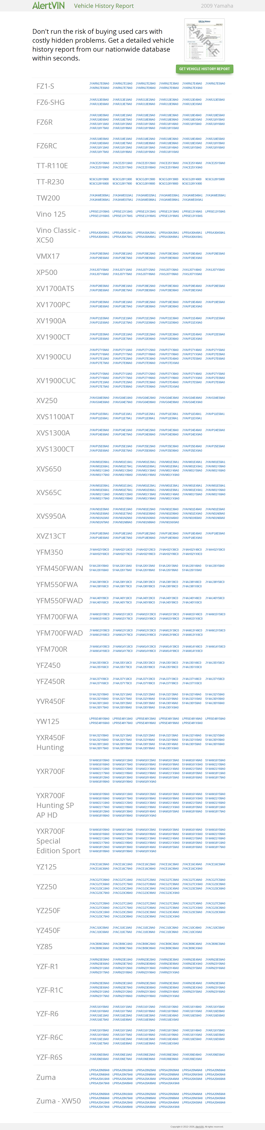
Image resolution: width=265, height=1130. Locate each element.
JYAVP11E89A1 (145, 418)
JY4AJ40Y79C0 (122, 602)
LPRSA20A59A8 (192, 1078)
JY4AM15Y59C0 (215, 614)
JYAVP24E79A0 (122, 434)
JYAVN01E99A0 (168, 513)
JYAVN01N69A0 (215, 518)
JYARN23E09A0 (99, 959)
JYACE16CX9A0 (192, 868)
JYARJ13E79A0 (122, 104)
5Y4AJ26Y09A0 (98, 565)
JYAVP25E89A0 (145, 450)
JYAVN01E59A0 (215, 509)
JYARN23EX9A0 (192, 963)
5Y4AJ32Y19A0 (122, 694)
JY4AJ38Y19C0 (122, 582)
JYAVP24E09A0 (99, 430)
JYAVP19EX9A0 (192, 306)
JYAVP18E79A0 (122, 537)
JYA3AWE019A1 (123, 195)
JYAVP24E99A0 (168, 434)
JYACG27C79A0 (122, 884)
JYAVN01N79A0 (99, 522)
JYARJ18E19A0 (122, 115)
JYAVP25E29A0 (145, 446)
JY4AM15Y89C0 (146, 618)
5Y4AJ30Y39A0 (145, 703)
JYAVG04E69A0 (99, 402)
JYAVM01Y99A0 (146, 474)
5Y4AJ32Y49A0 (191, 694)
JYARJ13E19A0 (122, 99)
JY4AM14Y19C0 (122, 646)
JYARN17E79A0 (122, 87)
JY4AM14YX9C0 (192, 651)
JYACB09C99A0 (169, 948)
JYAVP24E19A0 (122, 430)
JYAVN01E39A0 (168, 509)
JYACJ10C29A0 (145, 927)
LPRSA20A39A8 (146, 1078)
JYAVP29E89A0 (145, 258)
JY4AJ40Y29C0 (145, 598)
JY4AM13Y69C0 (99, 634)
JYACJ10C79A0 (122, 932)
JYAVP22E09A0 (99, 334)
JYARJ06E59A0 (215, 1054)
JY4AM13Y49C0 (192, 630)
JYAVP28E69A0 (99, 290)
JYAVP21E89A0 (145, 322)
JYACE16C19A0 (122, 864)
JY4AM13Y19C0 (122, 630)
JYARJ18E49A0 (191, 115)
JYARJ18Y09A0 (215, 119)
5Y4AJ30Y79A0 (98, 707)
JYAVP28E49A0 (192, 286)
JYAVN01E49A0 (192, 509)
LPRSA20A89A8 (122, 1083)
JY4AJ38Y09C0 (98, 582)
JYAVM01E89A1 (146, 466)
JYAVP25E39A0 (168, 446)
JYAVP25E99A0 (168, 450)
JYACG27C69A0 (99, 884)
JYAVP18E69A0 (99, 537)
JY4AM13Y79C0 (122, 634)
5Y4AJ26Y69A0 (98, 570)
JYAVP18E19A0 (122, 533)
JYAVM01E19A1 (122, 462)
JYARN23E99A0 (169, 963)
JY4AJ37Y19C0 (122, 678)
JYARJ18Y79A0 (99, 128)
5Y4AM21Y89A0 (122, 773)
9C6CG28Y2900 (145, 179)
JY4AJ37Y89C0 (145, 683)
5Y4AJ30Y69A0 (214, 703)
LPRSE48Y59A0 (215, 718)
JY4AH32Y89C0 (145, 554)
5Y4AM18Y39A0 (122, 777)
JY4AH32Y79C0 (122, 554)
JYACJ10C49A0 (191, 927)
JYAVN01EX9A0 (192, 513)
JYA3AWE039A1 (169, 195)
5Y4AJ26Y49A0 (191, 565)
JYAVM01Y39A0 (146, 470)
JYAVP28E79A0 (122, 290)
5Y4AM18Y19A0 (215, 773)
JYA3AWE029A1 (146, 195)
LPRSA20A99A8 (146, 1083)
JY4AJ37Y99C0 (168, 683)
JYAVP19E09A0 (99, 302)
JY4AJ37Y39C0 (168, 678)
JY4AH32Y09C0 (99, 549)
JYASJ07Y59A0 (215, 269)
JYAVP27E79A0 (99, 363)
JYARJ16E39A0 (145, 1015)
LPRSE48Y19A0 (122, 718)
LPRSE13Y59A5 (215, 211)
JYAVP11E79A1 (122, 418)
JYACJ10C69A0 (99, 932)
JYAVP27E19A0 (99, 358)
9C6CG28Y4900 (191, 179)
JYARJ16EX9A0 (169, 1019)
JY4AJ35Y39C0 (168, 662)
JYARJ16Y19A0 (122, 1006)
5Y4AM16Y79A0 (122, 764)
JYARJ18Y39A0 (145, 124)
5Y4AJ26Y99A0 (168, 570)
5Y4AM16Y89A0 (146, 764)
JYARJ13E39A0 (168, 99)
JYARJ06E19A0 (122, 1054)
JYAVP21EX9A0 (192, 322)
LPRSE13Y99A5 (169, 216)
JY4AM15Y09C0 (99, 614)
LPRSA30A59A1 (215, 232)
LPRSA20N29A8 (146, 1070)
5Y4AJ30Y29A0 (122, 703)
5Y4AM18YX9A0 (146, 781)
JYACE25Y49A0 (192, 163)
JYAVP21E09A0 (99, 318)
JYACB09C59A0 (215, 943)
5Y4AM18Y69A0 (192, 777)
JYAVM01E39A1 (169, 462)
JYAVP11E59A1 (215, 414)
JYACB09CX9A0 (192, 948)
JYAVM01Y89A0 (122, 474)
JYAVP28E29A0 (145, 286)
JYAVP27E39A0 (145, 358)
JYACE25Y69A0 (99, 167)
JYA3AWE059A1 (215, 195)
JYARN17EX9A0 (192, 87)
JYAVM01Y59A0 (192, 470)
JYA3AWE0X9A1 (192, 199)
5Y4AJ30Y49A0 (168, 703)
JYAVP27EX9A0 (169, 363)
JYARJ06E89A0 (145, 1059)
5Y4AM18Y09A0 (192, 773)
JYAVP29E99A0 (168, 258)
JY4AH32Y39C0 (168, 549)
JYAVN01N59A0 (192, 518)
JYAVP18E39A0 (168, 533)
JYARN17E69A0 (99, 87)
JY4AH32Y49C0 (192, 549)
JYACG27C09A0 (99, 879)
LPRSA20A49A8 (169, 1078)
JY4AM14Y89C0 (146, 651)
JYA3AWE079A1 (123, 199)
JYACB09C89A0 (145, 948)
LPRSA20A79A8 (99, 1083)
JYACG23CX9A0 (169, 892)
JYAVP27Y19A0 (122, 350)
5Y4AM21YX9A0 (169, 773)
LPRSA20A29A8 (122, 1078)
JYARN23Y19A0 (99, 968)
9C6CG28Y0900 (99, 179)
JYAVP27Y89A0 (145, 354)
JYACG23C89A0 (122, 892)
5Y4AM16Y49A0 (192, 760)
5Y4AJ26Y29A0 (145, 565)
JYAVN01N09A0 (215, 513)
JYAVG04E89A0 (145, 402)
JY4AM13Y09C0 (99, 630)
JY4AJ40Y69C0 (98, 602)
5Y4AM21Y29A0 (122, 768)
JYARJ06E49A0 (191, 1054)
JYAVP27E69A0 (215, 358)
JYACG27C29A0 (146, 879)
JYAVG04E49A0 (192, 397)
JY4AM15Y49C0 (192, 614)
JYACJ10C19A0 (122, 927)
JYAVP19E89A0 (145, 306)
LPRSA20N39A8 (169, 1070)
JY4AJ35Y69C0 (98, 667)
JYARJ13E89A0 (145, 104)
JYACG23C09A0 (215, 884)
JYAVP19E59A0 (215, 302)
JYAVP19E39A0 (168, 302)
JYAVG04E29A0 (145, 397)
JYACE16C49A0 (192, 864)
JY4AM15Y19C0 (122, 614)
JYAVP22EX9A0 (192, 338)
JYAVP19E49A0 (192, 302)
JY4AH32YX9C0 (192, 554)
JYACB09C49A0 (192, 943)
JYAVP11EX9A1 (192, 418)
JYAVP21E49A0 (192, 318)
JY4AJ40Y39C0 (168, 598)
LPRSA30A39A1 (169, 232)
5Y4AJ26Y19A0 (122, 565)
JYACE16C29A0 (145, 864)
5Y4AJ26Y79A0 (122, 570)
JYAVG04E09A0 (99, 397)
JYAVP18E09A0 (99, 533)
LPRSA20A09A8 (215, 1074)
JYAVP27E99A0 (145, 363)
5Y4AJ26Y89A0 (145, 570)
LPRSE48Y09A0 (99, 718)
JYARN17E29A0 (145, 83)
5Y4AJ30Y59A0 (191, 703)
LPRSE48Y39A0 (169, 718)
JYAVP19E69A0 (99, 306)
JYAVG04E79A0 (122, 402)
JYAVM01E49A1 (192, 462)
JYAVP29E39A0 (168, 253)
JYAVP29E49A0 (192, 253)
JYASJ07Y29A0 (145, 269)
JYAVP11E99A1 (168, 418)
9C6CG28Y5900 (215, 179)
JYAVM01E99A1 (169, 466)
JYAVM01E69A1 (99, 466)
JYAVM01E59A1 (215, 462)
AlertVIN (199, 1126)
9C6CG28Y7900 (122, 183)
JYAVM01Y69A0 (215, 470)
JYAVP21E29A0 (145, 318)
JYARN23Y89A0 (122, 972)
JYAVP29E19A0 (122, 253)
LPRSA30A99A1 (169, 236)
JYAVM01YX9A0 (169, 474)
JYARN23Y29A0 (122, 968)
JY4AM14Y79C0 (122, 651)
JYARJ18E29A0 (145, 115)
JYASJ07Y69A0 (99, 274)
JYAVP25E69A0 (99, 450)
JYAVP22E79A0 (122, 338)
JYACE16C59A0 (215, 864)
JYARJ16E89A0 (122, 1019)
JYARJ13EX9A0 (192, 104)
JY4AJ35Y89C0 (145, 667)
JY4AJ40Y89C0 (145, 602)
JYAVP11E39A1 (168, 414)
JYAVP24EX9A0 (192, 434)
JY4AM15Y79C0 (122, 618)
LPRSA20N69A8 (99, 1074)
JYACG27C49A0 (192, 879)
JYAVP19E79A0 (122, 306)
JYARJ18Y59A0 (191, 124)
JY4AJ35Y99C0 (168, 667)
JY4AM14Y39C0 (169, 646)
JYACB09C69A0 (99, 948)
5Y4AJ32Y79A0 (122, 698)
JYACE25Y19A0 (122, 163)
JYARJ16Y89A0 (145, 1011)
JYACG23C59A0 (192, 888)
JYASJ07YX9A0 (192, 274)
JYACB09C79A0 (122, 948)
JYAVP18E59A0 (215, 533)
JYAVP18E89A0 (145, 537)
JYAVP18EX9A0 (192, 537)
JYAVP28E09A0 (99, 286)
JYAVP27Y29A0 (145, 350)
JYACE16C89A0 (145, 868)
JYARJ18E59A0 (215, 115)
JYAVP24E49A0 (192, 430)
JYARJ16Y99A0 (168, 1011)
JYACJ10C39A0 (168, 927)
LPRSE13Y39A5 (169, 211)
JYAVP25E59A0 (215, 446)
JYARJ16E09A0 (215, 1011)
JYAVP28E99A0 (168, 290)
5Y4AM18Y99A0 (122, 781)
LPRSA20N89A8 (146, 1074)
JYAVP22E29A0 (145, 334)
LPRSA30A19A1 (122, 232)
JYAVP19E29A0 (145, 302)
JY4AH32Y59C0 (215, 549)
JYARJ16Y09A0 (99, 1006)
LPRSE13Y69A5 (99, 216)
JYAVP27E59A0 (192, 358)
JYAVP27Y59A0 (215, 350)
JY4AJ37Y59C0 (214, 678)
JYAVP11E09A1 (99, 414)
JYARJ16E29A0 (122, 1015)
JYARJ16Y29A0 (145, 1006)
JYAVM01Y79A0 (99, 474)
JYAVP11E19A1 (122, 414)
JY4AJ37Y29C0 (145, 678)
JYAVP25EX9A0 (192, 450)
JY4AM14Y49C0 (192, 646)
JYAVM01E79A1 (122, 466)
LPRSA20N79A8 (122, 1074)
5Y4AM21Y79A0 (99, 773)
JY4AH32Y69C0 (99, 554)
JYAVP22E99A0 (168, 338)
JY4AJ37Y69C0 (98, 683)
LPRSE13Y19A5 (122, 211)
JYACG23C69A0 (215, 888)
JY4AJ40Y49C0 (191, 598)
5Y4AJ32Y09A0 (98, 694)
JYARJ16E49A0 (168, 1015)
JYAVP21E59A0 (215, 318)
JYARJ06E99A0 (168, 1059)
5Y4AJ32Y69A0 (98, 698)
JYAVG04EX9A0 (192, 402)
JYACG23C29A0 (122, 888)
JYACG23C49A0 (169, 888)
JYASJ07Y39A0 (168, 269)
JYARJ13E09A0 (99, 99)
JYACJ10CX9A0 (192, 932)
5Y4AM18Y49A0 (146, 777)
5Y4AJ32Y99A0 (168, 698)
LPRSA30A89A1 (146, 236)
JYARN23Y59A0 (192, 968)
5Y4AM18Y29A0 (99, 777)
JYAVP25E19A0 (122, 446)
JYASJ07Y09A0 (99, 269)
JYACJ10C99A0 (168, 932)
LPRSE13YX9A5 (192, 216)
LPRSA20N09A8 (99, 1070)
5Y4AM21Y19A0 (99, 768)
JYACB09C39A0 (169, 943)
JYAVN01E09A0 (99, 509)
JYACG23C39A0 (146, 888)
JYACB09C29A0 (145, 943)
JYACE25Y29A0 (145, 163)
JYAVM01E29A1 (146, 462)
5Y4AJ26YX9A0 (192, 570)
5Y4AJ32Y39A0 (168, 694)
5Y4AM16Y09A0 (99, 760)
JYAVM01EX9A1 (192, 466)
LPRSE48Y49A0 (192, 718)
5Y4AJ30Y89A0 (122, 707)
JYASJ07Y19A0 (122, 269)
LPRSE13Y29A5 (146, 211)
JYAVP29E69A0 (99, 258)
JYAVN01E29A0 (145, 509)
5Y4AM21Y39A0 (146, 768)
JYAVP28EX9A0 (192, 290)
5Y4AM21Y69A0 (215, 768)
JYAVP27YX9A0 (192, 354)
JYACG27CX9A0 (192, 884)
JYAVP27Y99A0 (168, 354)
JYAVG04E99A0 (169, 402)
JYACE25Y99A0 (169, 167)
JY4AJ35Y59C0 (214, 662)
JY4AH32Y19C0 (122, 549)
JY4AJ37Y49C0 (191, 678)
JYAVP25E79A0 (122, 450)
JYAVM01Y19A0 (99, 470)
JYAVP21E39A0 (168, 318)
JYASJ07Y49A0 (191, 269)
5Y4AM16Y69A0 (99, 764)
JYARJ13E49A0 (191, 99)
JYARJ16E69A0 (215, 1015)
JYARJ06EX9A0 (192, 1059)
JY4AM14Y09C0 (99, 646)
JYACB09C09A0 (99, 943)
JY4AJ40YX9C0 (192, 602)
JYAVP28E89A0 (145, 290)
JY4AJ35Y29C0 (145, 662)
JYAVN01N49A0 (168, 518)
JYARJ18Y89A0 (122, 128)
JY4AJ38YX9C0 (192, 586)
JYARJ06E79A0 (122, 1059)
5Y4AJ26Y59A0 (214, 565)
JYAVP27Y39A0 (168, 350)
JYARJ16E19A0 (99, 1015)
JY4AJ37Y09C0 (98, 678)
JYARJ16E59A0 (191, 1015)
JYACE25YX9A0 (192, 167)
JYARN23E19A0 (122, 959)
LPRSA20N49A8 (192, 1070)
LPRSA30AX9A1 (192, 236)
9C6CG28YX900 (192, 183)
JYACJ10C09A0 (99, 927)
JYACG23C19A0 (99, 888)
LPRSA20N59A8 (215, 1070)
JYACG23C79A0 (99, 892)
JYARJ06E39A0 (168, 1054)
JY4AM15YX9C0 (192, 618)
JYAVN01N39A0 (145, 518)
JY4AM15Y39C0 (169, 614)
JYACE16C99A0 (169, 868)
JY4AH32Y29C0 (145, 549)
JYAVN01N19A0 (99, 518)
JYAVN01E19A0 (122, 509)
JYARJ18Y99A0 (145, 128)
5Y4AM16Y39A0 (169, 760)
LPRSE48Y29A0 (146, 718)
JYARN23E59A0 (215, 959)
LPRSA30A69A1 (99, 236)
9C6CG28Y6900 (99, 183)
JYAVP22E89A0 (145, 338)
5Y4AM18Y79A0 (215, 777)
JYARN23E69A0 (99, 963)
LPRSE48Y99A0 (169, 723)
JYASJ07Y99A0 (168, 274)
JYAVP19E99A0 (168, 306)
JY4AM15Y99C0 (169, 618)
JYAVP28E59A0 (215, 286)
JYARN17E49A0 (192, 83)
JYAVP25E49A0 (192, 446)
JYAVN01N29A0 (122, 518)
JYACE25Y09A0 (99, 163)
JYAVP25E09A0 (99, 446)
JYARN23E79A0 (122, 963)
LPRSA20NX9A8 (192, 1074)
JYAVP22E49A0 (192, 334)
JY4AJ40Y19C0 (122, 598)
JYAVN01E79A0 (122, 513)
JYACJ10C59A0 (215, 927)
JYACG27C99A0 (169, 884)
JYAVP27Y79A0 (122, 354)
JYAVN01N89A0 (122, 522)
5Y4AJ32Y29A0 (145, 694)
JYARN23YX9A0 (169, 972)
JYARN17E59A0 (215, 83)
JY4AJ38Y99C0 (168, 586)
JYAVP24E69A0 (99, 434)
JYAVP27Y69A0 (99, 354)
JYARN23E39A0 (169, 959)
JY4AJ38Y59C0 (214, 582)
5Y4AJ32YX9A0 (192, 698)
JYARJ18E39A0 (168, 115)
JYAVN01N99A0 (145, 522)
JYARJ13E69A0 (99, 104)
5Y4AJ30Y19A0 (98, 703)
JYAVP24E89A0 (145, 434)
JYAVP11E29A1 (145, 414)
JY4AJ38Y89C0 (145, 586)
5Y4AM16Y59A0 (215, 760)
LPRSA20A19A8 (99, 1078)
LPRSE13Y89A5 (146, 216)
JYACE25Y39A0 (169, 163)
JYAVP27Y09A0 (99, 350)
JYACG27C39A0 (169, 879)
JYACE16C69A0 (99, 868)
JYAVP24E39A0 (168, 430)
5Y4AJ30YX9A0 (168, 707)
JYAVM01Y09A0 (215, 466)
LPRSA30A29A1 (146, 232)
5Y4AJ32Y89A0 (145, 698)
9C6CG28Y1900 (122, 179)
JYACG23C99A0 (146, 892)
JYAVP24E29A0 (145, 430)
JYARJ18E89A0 (145, 119)
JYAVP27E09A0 (215, 354)
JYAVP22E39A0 (168, 334)
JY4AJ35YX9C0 (192, 667)
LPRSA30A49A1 (192, 232)
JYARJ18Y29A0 (122, 124)
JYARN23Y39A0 (145, 968)
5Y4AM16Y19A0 (122, 760)
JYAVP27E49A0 (168, 358)
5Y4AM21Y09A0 (215, 764)
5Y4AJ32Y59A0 (214, 694)
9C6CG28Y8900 (145, 183)
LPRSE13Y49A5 (192, 211)
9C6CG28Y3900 (168, 179)
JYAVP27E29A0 (122, 358)
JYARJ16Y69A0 (99, 1011)
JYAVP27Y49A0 (192, 350)
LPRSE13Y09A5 (99, 211)
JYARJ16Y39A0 (168, 1006)
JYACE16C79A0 (122, 868)
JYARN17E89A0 (145, 87)
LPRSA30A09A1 (99, 232)
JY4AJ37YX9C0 (192, 683)
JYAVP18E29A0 (145, 533)
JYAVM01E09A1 (99, 462)
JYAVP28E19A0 (122, 286)
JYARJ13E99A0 (168, 104)
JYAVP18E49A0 (192, 533)
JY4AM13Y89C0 (146, 634)
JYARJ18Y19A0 (99, 124)
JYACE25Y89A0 (145, 167)
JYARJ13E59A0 (215, 99)
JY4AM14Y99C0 (169, 651)
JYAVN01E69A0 (99, 513)
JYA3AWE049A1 (192, 195)
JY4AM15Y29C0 (146, 614)
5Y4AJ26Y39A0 (168, 565)
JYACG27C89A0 (146, 884)
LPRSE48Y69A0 (99, 723)
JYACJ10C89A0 (145, 932)
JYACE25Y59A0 (215, 163)
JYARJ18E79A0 (122, 119)
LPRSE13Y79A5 (122, 216)
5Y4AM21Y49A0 (169, 768)
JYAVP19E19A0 (122, 302)
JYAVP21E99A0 (168, 322)
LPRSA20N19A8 (122, 1070)
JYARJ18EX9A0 (192, 119)
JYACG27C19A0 (122, 879)
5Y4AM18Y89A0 (99, 781)
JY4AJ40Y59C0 (214, 598)
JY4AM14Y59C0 (215, 646)
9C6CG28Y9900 (168, 183)
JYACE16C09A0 (99, 864)
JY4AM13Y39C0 (169, 630)
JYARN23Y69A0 (215, 968)
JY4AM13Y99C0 (169, 634)
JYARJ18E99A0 (168, 119)
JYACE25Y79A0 (122, 167)
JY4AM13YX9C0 (192, 634)
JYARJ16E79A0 (99, 1019)
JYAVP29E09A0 (99, 253)
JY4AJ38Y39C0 (168, 582)
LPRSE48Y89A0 (146, 723)
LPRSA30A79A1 (122, 236)
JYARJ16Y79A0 (122, 1011)
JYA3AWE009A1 (99, 195)
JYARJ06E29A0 (145, 1054)
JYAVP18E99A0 (168, 537)
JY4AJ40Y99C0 (168, 602)
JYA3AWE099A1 (169, 199)
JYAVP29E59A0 (215, 253)
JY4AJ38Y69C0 (98, 586)
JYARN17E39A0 (169, 83)
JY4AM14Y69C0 (99, 651)
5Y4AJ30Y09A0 (214, 698)
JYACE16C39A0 (169, 864)
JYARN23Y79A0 (99, 972)
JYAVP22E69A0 (99, 338)
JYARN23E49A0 (192, 959)
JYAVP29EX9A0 (192, 258)
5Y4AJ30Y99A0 (145, 707)
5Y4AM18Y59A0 (169, 777)
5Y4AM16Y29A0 (146, 760)
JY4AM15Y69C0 (99, 618)
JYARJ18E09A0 (99, 115)
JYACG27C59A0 (215, 879)
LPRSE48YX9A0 (192, 723)
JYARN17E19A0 (122, 83)
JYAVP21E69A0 (99, 322)
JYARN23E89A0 (145, 963)
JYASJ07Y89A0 (145, 274)
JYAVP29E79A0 (122, 258)
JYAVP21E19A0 (122, 318)
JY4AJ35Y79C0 (122, 667)
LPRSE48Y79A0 (122, 723)
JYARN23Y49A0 (169, 968)
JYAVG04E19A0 (122, 397)
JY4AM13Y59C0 (215, 630)
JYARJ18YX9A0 (169, 128)
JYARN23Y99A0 (145, 972)
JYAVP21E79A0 (122, 322)
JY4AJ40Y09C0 (98, 598)
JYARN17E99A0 (169, 87)
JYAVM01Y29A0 (122, 470)
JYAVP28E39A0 (168, 286)
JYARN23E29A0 (145, 959)
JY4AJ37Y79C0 (122, 683)
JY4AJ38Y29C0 (145, 582)
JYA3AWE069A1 (99, 199)
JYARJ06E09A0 (99, 1054)
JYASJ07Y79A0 (122, 274)
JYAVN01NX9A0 (169, 522)
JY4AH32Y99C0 (168, 554)
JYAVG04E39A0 (169, 397)
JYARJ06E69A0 (99, 1059)
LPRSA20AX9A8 (169, 1083)
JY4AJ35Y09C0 (98, 662)
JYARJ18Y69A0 (215, 124)
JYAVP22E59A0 (215, 334)
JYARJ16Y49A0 (191, 1006)
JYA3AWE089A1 (146, 199)
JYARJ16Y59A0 (215, 1006)
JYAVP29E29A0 (145, 253)
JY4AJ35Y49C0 (191, 662)
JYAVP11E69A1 (99, 418)
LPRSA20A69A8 (215, 1078)
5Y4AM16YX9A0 (192, 764)
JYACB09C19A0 (122, 943)
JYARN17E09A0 (99, 83)
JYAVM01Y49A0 (169, 470)
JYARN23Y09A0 (215, 963)
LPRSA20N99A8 (169, 1074)
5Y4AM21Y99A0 (146, 773)
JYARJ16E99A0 (145, 1019)
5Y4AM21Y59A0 (192, 768)
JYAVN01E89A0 (145, 513)
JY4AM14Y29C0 (146, 646)
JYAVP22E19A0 (122, 334)
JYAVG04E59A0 (215, 397)
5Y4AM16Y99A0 (169, 764)
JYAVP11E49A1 (191, 414)
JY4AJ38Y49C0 (191, 582)
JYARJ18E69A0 (99, 119)
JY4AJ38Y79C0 (122, 586)
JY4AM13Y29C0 (146, 630)
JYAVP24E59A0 (215, 430)
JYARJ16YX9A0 (192, 1011)
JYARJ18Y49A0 (168, 124)
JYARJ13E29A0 (145, 99)
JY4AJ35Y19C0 (122, 662)
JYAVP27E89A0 (122, 363)
